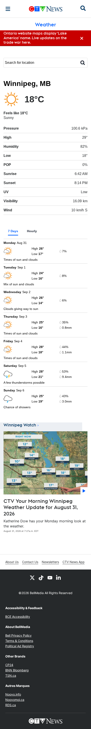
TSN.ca (10, 675)
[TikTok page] (41, 577)
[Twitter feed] (32, 577)
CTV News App (74, 562)
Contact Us (30, 562)
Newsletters (50, 562)
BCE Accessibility (17, 616)
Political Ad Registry (19, 646)
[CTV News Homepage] (45, 9)
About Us (12, 562)
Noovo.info (13, 694)
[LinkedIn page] (58, 577)
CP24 (9, 665)
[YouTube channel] (50, 577)
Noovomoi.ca (14, 700)
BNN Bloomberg (17, 670)
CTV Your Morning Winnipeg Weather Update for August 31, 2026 (41, 507)
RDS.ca (10, 705)
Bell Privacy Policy (18, 635)
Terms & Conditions (19, 641)
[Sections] (8, 8)
